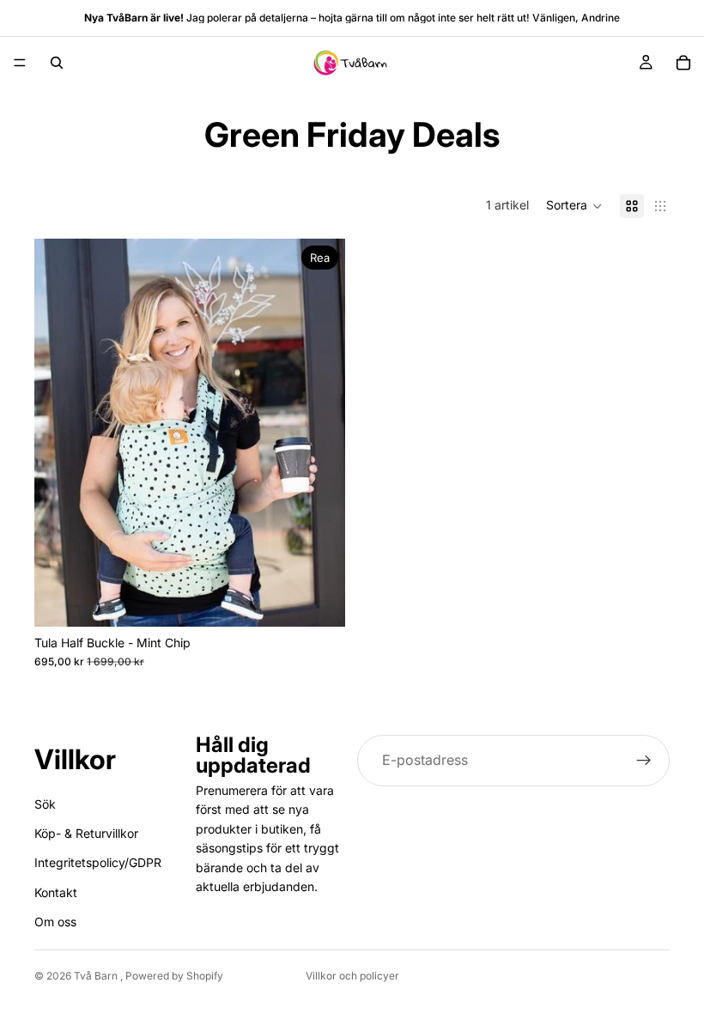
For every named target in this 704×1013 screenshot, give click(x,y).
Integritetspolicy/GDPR (97, 862)
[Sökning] (57, 63)
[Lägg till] (318, 600)
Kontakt (55, 891)
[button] (574, 206)
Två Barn (97, 975)
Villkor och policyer (352, 975)
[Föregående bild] (60, 433)
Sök (45, 803)
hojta (331, 17)
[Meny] (19, 62)
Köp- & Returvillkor (86, 833)
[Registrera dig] (644, 761)
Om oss (55, 921)
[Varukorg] (683, 63)
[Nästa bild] (319, 433)
